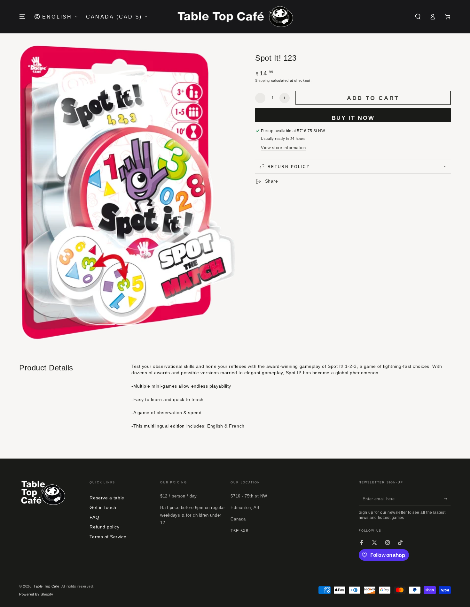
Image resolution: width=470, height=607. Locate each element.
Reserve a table (107, 497)
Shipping (262, 80)
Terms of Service (108, 536)
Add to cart (373, 98)
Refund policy (104, 526)
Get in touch (103, 507)
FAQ (94, 517)
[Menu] (22, 16)
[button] (417, 16)
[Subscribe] (447, 499)
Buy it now (353, 118)
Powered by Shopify (36, 594)
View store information (283, 148)
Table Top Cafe (46, 586)
